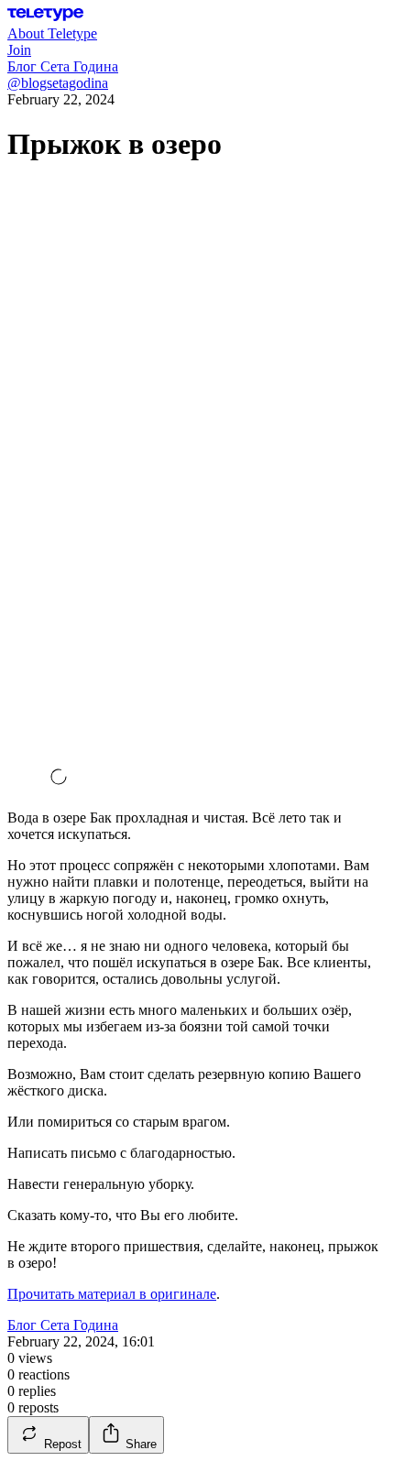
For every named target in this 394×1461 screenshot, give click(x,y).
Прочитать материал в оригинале (111, 1294)
